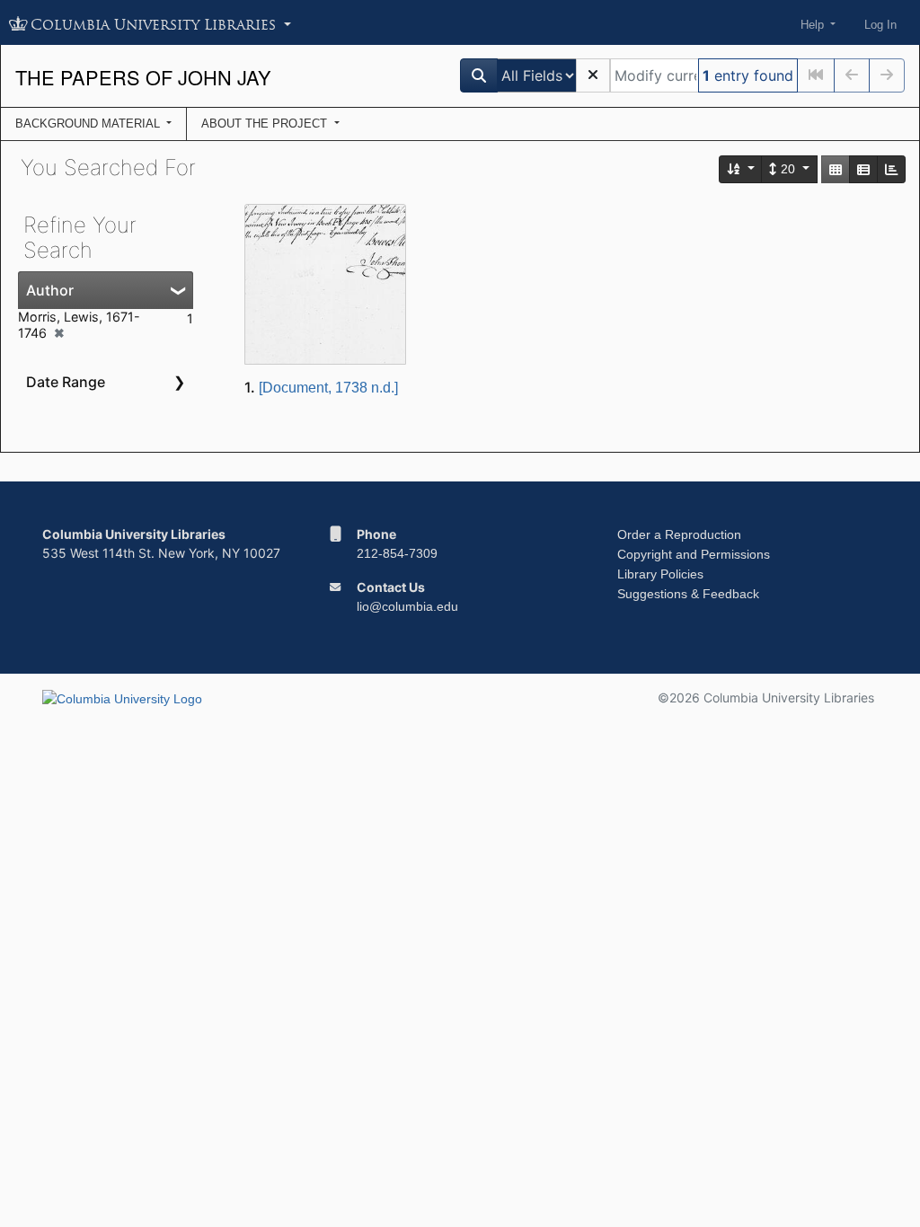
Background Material (89, 123)
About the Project (266, 123)
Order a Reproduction (679, 534)
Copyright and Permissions (693, 554)
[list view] (863, 169)
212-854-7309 (397, 553)
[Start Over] (593, 75)
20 (788, 169)
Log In (880, 24)
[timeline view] (891, 169)
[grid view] (835, 169)
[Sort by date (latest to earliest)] (741, 169)
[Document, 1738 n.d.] (328, 387)
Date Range (65, 382)
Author (50, 290)
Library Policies (660, 574)
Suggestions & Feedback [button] (688, 594)
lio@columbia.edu (407, 606)
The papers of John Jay (143, 77)
